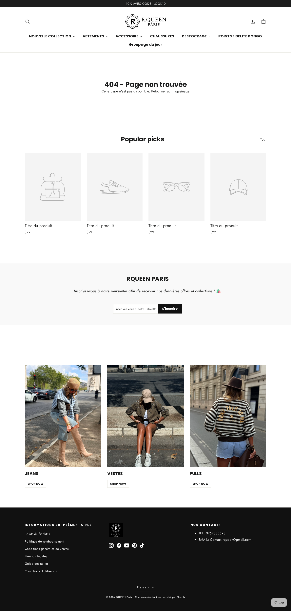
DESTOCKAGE (194, 36)
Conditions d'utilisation (41, 571)
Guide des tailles (36, 563)
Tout (263, 139)
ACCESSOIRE (127, 36)
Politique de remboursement (44, 541)
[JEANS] (63, 416)
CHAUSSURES (162, 36)
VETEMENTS (94, 36)
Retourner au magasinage (170, 91)
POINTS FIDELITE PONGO (240, 36)
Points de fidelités (37, 534)
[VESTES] (145, 416)
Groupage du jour (145, 44)
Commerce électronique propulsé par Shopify (160, 597)
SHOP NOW (36, 484)
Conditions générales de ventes (47, 548)
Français (143, 587)
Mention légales (36, 556)
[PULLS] (228, 416)
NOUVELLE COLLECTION (50, 36)
